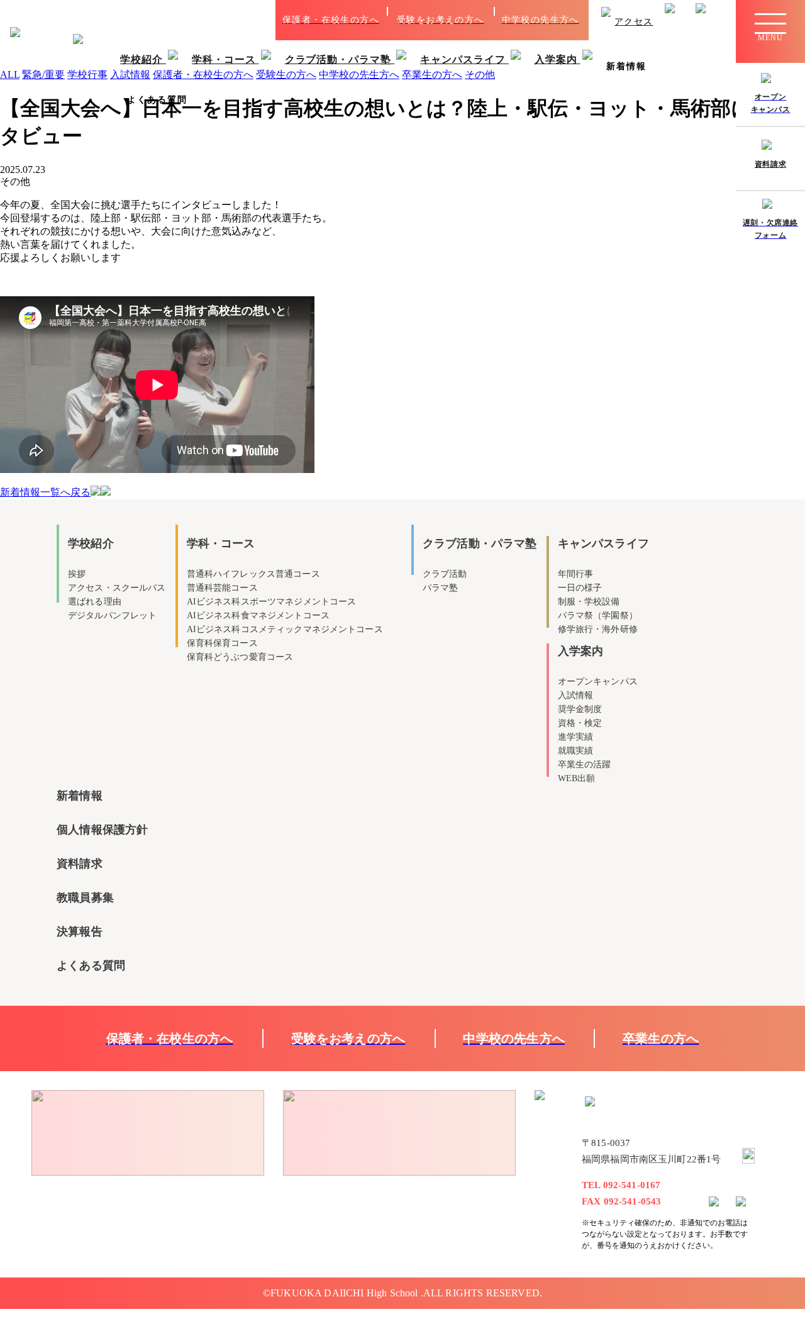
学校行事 (87, 74)
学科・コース (225, 59)
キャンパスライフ (464, 59)
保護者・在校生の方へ (203, 74)
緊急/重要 (43, 74)
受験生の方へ (286, 74)
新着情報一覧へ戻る (45, 492)
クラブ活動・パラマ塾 (340, 59)
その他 (480, 74)
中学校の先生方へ (359, 74)
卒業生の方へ (432, 74)
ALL (9, 74)
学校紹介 (143, 59)
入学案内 (557, 59)
